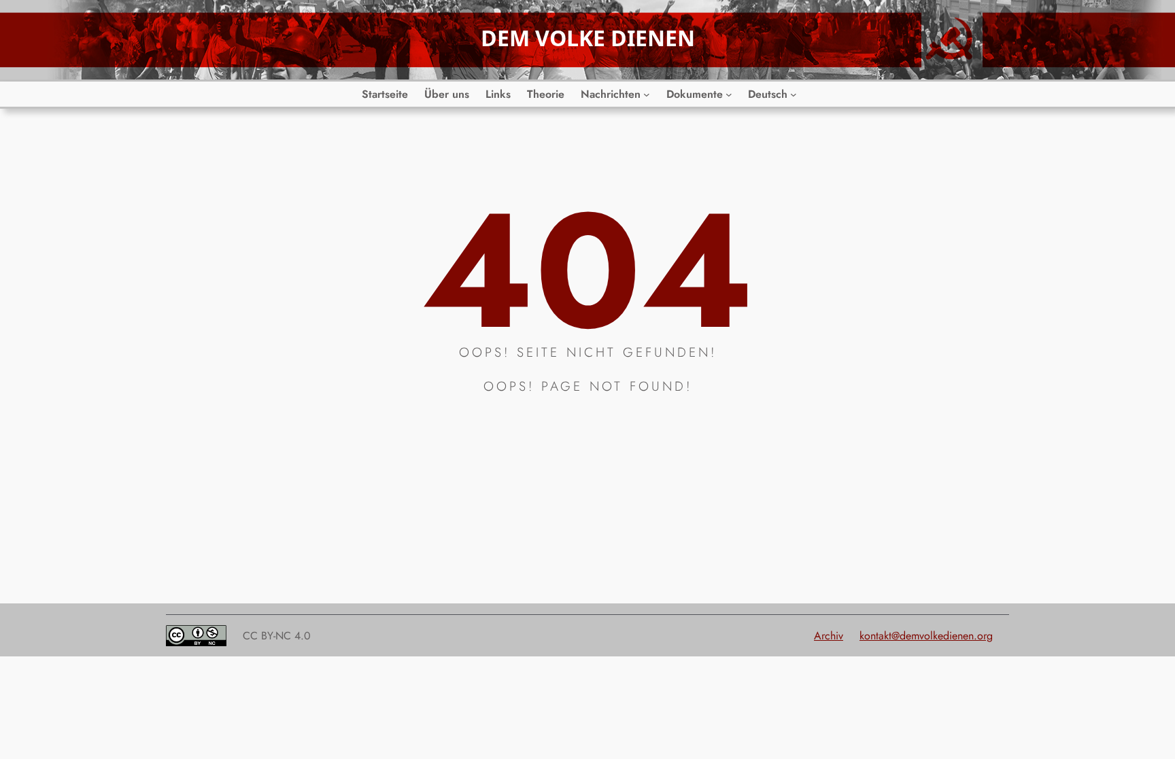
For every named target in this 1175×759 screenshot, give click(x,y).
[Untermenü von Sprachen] (793, 94)
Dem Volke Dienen (588, 37)
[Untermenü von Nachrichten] (646, 94)
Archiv (828, 635)
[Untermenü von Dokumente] (729, 94)
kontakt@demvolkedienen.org (926, 635)
